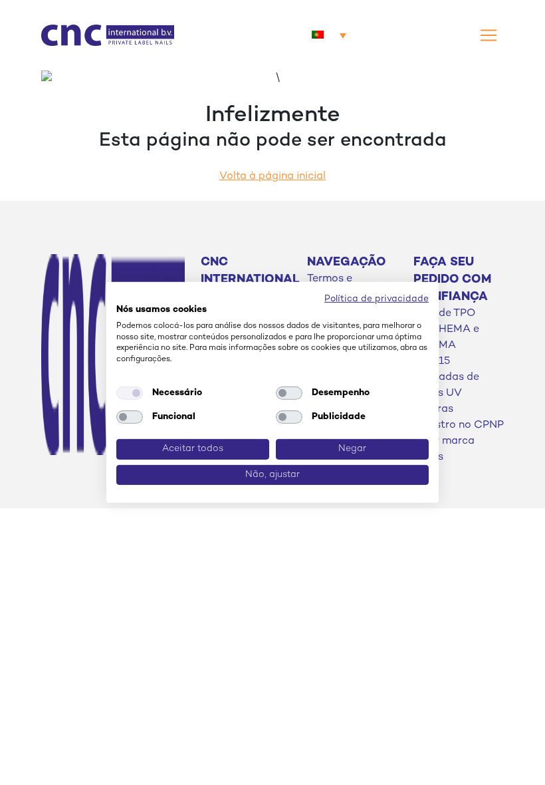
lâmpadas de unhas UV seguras (446, 393)
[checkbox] (129, 393)
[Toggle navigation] (488, 35)
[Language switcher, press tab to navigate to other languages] (329, 35)
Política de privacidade (376, 299)
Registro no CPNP (458, 425)
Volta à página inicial (272, 176)
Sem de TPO (444, 313)
